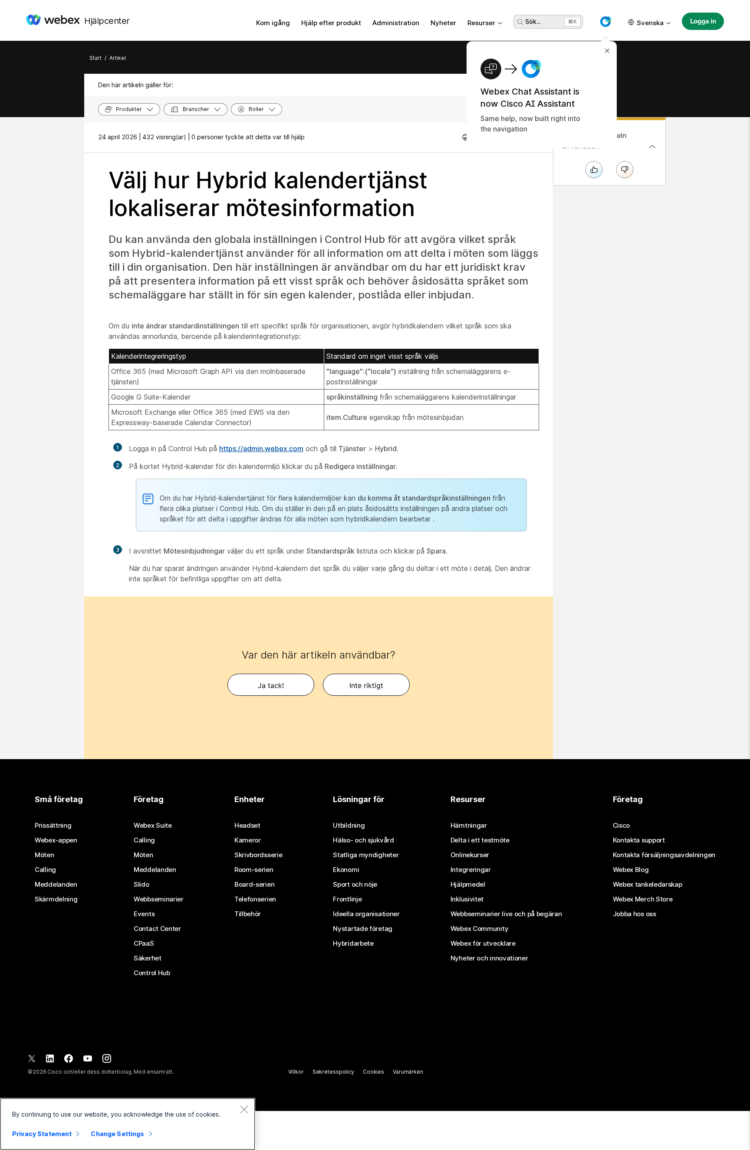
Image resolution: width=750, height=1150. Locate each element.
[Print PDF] (466, 137)
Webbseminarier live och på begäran (506, 914)
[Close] (244, 1109)
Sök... (532, 21)
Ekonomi (346, 870)
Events (144, 914)
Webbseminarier (159, 899)
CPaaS (144, 943)
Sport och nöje (355, 884)
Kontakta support (639, 840)
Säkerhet (147, 958)
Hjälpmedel (468, 884)
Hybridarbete (353, 943)
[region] (127, 1124)
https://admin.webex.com (261, 448)
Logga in (703, 21)
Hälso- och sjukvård (363, 840)
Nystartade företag (362, 929)
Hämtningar (469, 825)
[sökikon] (520, 22)
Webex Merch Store (643, 899)
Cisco (621, 825)
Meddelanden (56, 884)
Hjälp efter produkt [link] (331, 23)
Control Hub (152, 973)
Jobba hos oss (634, 914)
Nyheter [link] (443, 23)
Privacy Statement (42, 1133)
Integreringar (471, 870)
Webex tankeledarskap (647, 884)
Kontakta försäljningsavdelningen (664, 855)
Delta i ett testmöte (480, 840)
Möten (44, 855)
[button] (605, 21)
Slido (141, 884)
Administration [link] (395, 23)
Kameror (247, 840)
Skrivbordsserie (258, 855)
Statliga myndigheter (365, 855)
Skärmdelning (56, 899)
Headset (247, 825)
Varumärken (408, 1071)
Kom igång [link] (273, 23)
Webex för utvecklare (483, 943)
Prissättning (53, 825)
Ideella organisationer (366, 914)
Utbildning (349, 825)
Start (95, 58)
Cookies (373, 1071)
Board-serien (254, 884)
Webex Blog (631, 870)
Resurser (481, 23)
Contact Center (157, 929)
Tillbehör (247, 914)
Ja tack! (271, 685)
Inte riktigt (366, 685)
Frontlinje (347, 899)
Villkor (296, 1071)
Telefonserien (255, 899)
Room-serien (253, 870)
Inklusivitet (467, 899)
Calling (45, 870)
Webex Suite (153, 825)
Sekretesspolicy (333, 1071)
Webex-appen (56, 840)
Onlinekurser (470, 855)
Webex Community (480, 929)
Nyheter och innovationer (489, 958)
